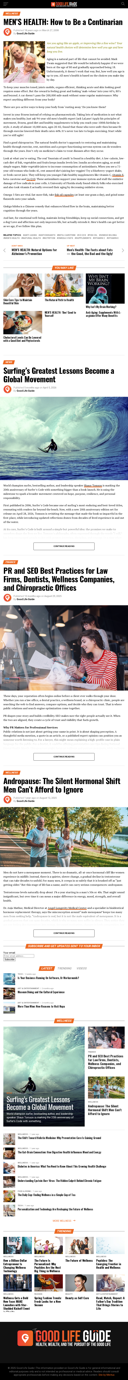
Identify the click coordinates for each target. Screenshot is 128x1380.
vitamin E (118, 175)
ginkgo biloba (108, 235)
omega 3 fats (65, 238)
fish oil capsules (64, 194)
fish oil (93, 235)
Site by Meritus (106, 1375)
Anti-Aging (30, 235)
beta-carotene (67, 235)
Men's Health (12, 238)
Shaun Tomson (93, 485)
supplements (83, 238)
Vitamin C (99, 238)
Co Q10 (30, 179)
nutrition (49, 238)
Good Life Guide (25, 33)
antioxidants (47, 235)
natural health (32, 238)
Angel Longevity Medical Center (67, 908)
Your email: (9, 952)
